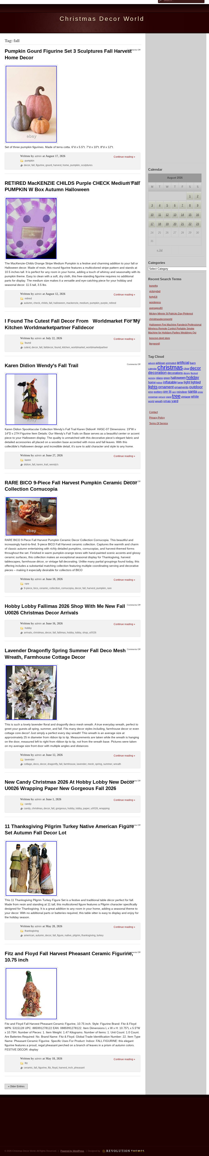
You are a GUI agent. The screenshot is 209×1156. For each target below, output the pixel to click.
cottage (28, 764)
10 (152, 214)
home (152, 382)
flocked (194, 373)
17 (152, 224)
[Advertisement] (176, 97)
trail (46, 464)
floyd (55, 1067)
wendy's (53, 464)
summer (107, 764)
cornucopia (67, 588)
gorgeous (61, 808)
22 (190, 224)
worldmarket (78, 347)
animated (171, 363)
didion (27, 464)
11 (159, 214)
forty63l (153, 296)
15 (190, 214)
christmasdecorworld (160, 319)
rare (174, 392)
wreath (159, 401)
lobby (78, 632)
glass (159, 377)
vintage (185, 396)
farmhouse (70, 764)
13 (174, 214)
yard (174, 401)
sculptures (86, 165)
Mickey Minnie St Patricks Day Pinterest (171, 313)
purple (104, 303)
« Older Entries (16, 1086)
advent (151, 363)
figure (60, 935)
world (151, 401)
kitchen (66, 347)
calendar (152, 368)
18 (159, 224)
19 (167, 224)
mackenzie (72, 303)
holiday (192, 377)
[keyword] (154, 343)
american (29, 935)
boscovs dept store (159, 338)
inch (70, 1067)
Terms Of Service (158, 423)
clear (186, 368)
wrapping (104, 808)
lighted (196, 382)
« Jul (159, 250)
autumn (28, 303)
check (36, 303)
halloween (178, 378)
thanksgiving (32, 930)
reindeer (182, 391)
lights (153, 387)
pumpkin (29, 160)
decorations (175, 373)
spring (98, 764)
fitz (26, 1063)
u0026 (92, 632)
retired (28, 298)
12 (167, 214)
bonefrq (153, 285)
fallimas (61, 632)
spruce (161, 397)
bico (35, 588)
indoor (159, 382)
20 (174, 224)
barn (193, 363)
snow (200, 392)
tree (176, 396)
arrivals (28, 632)
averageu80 (156, 308)
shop (85, 632)
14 (182, 214)
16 (197, 214)
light (187, 382)
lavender (29, 759)
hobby (28, 628)
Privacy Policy (157, 417)
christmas (170, 367)
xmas (167, 401)
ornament (166, 387)
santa (192, 391)
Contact (153, 412)
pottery (158, 391)
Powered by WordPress (72, 1151)
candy (28, 803)
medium (84, 303)
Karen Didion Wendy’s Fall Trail (41, 365)
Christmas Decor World (102, 18)
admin (38, 156)
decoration (157, 372)
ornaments (181, 387)
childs (44, 303)
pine (150, 392)
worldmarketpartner (97, 347)
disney (186, 373)
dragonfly (53, 764)
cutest (27, 347)
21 (182, 224)
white (195, 396)
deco (36, 764)
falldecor (48, 347)
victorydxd (154, 291)
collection (54, 588)
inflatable (170, 382)
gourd (49, 165)
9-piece (28, 588)
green (166, 378)
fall (33, 165)
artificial (183, 362)
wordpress (155, 302)
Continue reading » (124, 156)
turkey (100, 935)
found (28, 342)
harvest (57, 165)
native (68, 935)
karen (28, 460)
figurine (40, 165)
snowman (153, 397)
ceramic (43, 588)
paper (86, 808)
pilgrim (76, 935)
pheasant (79, 1067)
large (180, 382)
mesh (91, 764)
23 (197, 224)
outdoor (196, 387)
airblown (160, 363)
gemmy (152, 378)
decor (195, 368)
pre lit (167, 391)
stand (168, 397)
